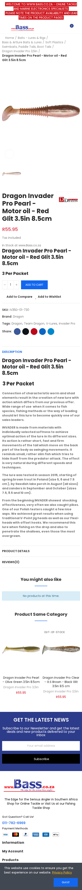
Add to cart (34, 285)
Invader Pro (67, 323)
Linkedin (42, 331)
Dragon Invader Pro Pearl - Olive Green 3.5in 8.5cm (21, 680)
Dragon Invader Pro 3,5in (21, 687)
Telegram (51, 331)
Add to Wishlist (49, 297)
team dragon (34, 323)
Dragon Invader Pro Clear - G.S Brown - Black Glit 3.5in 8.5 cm (61, 682)
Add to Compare (19, 297)
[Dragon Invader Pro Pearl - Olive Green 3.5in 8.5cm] (21, 649)
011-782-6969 (13, 822)
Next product (77, 49)
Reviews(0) (11, 562)
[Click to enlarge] (9, 154)
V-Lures (51, 323)
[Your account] (78, 27)
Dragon (18, 316)
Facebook (17, 331)
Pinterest (34, 331)
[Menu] (4, 27)
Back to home (71, 49)
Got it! (66, 882)
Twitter (25, 331)
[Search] (63, 27)
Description (12, 352)
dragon (17, 323)
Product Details (16, 551)
